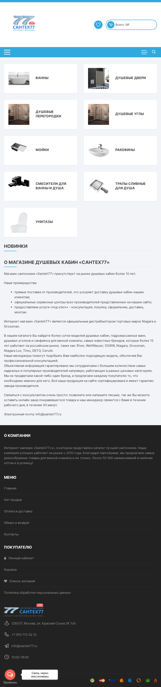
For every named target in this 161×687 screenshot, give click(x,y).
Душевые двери (130, 78)
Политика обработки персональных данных (37, 593)
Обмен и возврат (17, 523)
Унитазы (44, 222)
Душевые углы (129, 114)
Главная (10, 488)
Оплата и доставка (18, 511)
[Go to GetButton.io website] (10, 682)
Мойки (42, 150)
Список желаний (22, 581)
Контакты (11, 534)
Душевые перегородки (48, 114)
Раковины (125, 150)
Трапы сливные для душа (130, 186)
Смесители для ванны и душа (51, 186)
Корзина (10, 570)
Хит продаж (13, 500)
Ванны (42, 78)
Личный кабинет (21, 558)
